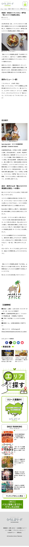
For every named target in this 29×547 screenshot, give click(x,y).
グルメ (5, 8)
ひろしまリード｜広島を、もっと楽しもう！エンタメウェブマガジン (7, 4)
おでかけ (4, 19)
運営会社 (19, 532)
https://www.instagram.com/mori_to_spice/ (14, 331)
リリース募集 (8, 530)
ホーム (2, 8)
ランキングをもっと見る (14, 496)
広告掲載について (21, 528)
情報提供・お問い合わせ (9, 528)
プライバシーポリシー (18, 530)
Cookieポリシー (11, 532)
